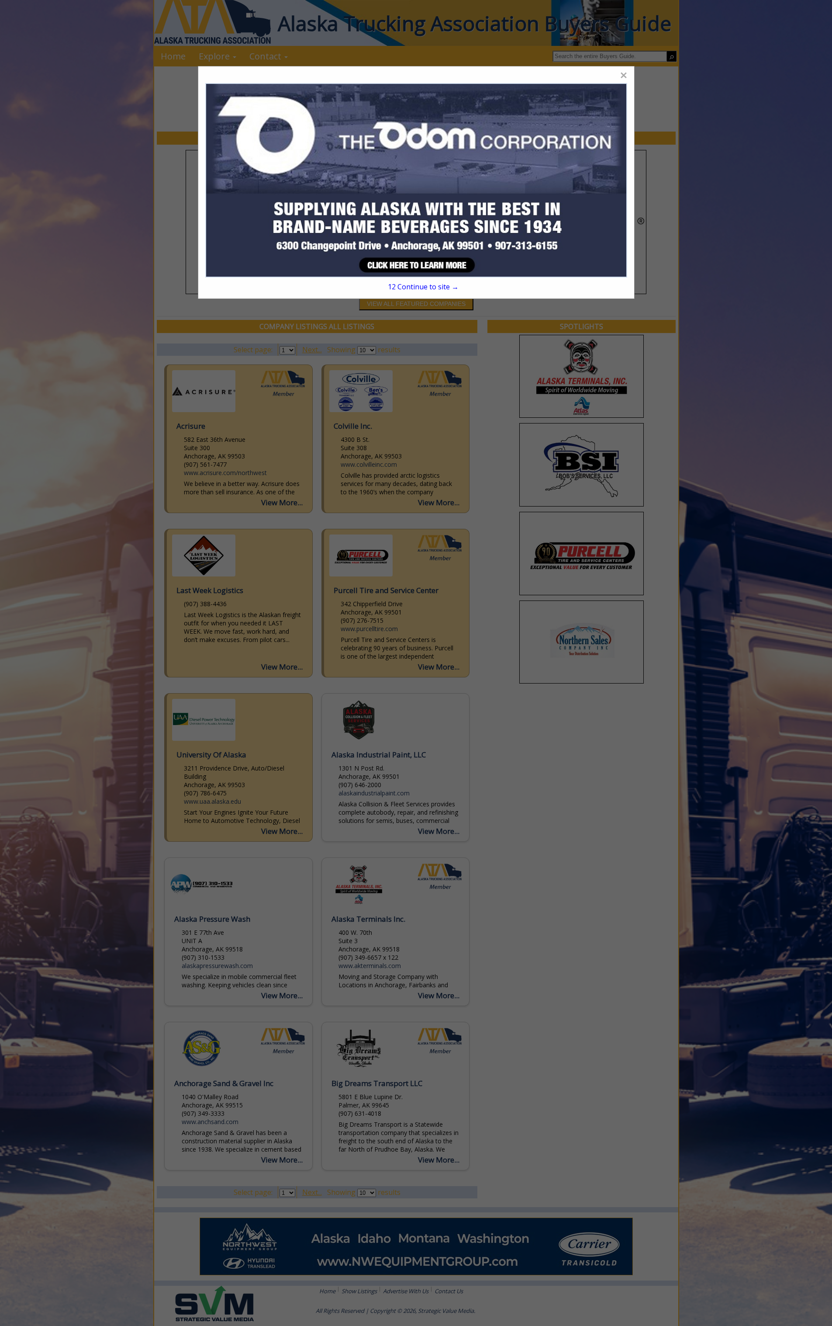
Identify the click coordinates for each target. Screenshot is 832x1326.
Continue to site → (423, 287)
